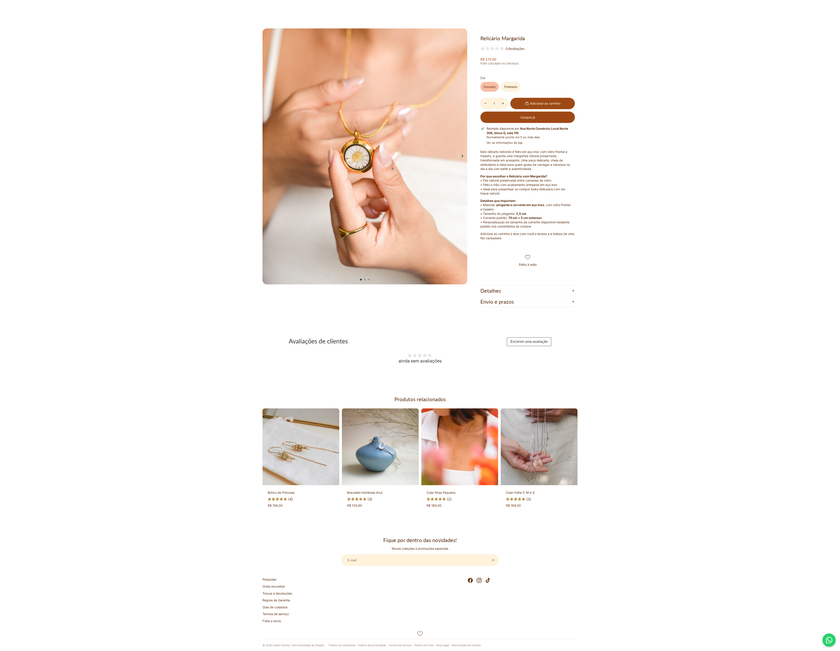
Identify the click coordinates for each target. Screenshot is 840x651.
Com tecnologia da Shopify (307, 645)
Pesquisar (269, 579)
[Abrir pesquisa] (554, 14)
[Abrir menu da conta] (563, 14)
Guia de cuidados (274, 607)
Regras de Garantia (276, 600)
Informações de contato (466, 645)
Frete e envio (271, 621)
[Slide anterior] (266, 156)
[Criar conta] (493, 560)
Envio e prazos (497, 301)
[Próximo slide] (463, 156)
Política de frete (424, 645)
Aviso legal (442, 645)
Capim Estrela (281, 645)
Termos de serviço (275, 614)
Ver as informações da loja (504, 142)
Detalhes (490, 290)
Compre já (527, 117)
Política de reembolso (342, 645)
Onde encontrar (273, 586)
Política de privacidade (372, 645)
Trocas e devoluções (277, 593)
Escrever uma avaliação (529, 341)
